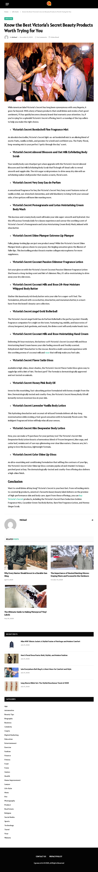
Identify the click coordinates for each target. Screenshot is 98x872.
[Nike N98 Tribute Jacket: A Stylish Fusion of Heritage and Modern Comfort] (11, 645)
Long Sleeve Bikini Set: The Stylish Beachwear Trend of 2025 (45, 683)
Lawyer (7, 784)
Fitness (7, 759)
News (6, 792)
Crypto (7, 731)
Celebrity (8, 727)
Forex (6, 768)
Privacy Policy (55, 856)
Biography (8, 718)
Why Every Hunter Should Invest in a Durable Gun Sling (25, 574)
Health (7, 776)
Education (8, 739)
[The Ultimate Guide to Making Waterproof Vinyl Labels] (25, 596)
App (6, 706)
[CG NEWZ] (49, 4)
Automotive (9, 710)
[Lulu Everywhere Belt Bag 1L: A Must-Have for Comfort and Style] (11, 672)
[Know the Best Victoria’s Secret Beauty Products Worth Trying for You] (49, 72)
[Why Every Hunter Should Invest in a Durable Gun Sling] (25, 557)
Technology (9, 825)
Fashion (7, 751)
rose (47, 352)
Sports (7, 821)
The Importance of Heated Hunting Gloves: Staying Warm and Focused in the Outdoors (70, 574)
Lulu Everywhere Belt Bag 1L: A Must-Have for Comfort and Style (46, 669)
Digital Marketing (11, 735)
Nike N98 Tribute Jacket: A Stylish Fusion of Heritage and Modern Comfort (50, 641)
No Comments (42, 37)
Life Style (8, 19)
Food (6, 764)
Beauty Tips (9, 714)
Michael (14, 37)
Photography (9, 801)
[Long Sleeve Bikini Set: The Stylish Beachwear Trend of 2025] (11, 686)
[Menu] (7, 4)
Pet (5, 796)
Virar (6, 833)
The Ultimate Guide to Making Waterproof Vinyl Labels (25, 613)
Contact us (41, 856)
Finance (7, 755)
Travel (6, 829)
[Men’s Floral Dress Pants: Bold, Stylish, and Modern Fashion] (11, 658)
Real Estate (9, 809)
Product (7, 805)
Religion (7, 813)
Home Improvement (12, 780)
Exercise (7, 747)
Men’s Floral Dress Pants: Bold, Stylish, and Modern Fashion (44, 655)
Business (7, 723)
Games (7, 772)
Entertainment (10, 743)
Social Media (9, 817)
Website (7, 838)
